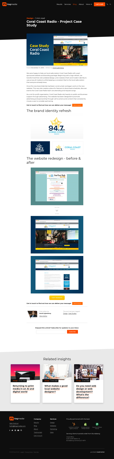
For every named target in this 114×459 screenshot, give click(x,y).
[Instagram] (21, 430)
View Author (43, 316)
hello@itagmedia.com (17, 426)
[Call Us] (107, 4)
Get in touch (77, 105)
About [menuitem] (81, 4)
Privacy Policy (29, 452)
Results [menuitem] (59, 4)
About (36, 429)
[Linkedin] (15, 430)
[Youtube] (18, 430)
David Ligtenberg (58, 68)
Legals (22, 452)
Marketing (53, 429)
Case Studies (72, 313)
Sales (51, 432)
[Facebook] (9, 430)
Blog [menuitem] (75, 4)
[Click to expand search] (110, 4)
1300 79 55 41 (13, 423)
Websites (53, 426)
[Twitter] (12, 430)
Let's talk (99, 4)
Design (30, 18)
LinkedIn (52, 313)
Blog (35, 426)
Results (36, 422)
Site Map (36, 452)
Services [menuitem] (67, 4)
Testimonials (38, 432)
